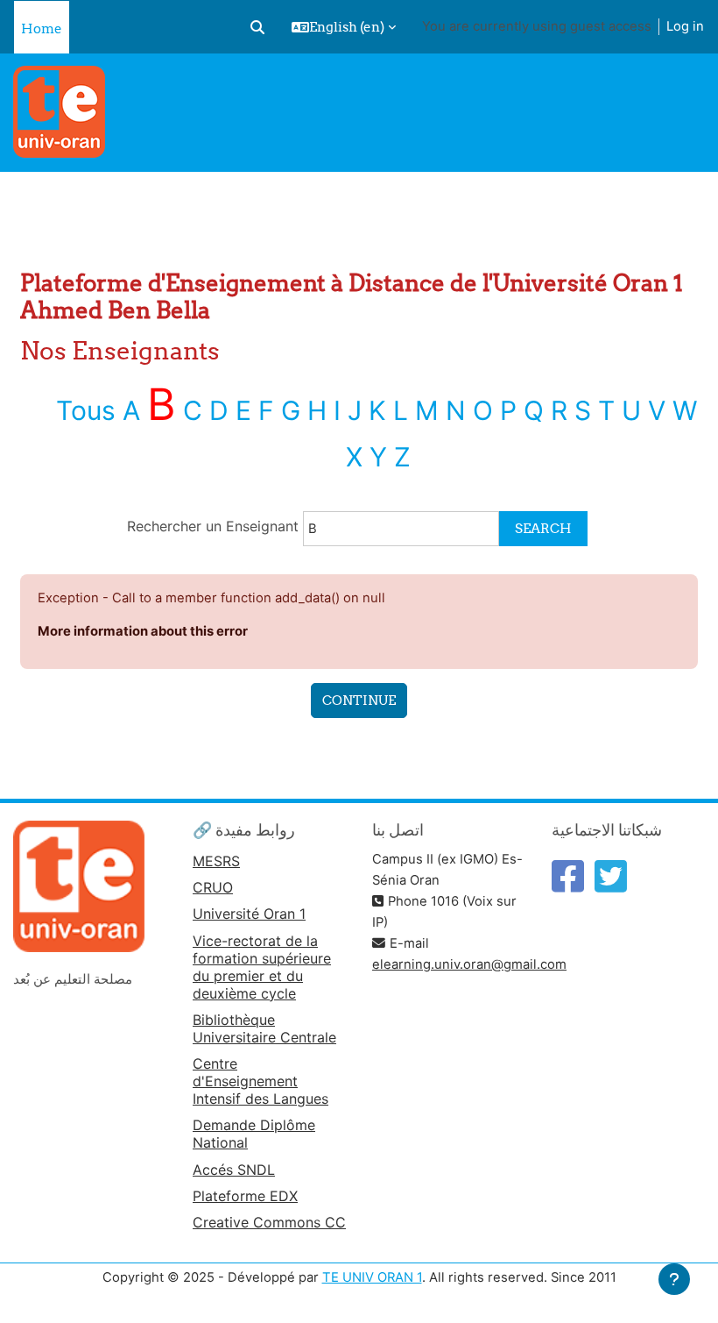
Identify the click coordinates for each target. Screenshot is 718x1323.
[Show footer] (674, 1279)
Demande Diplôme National (254, 1133)
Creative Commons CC (269, 1222)
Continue (359, 700)
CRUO (213, 887)
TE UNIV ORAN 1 (372, 1277)
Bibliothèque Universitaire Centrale (264, 1028)
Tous (86, 410)
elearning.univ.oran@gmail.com (469, 964)
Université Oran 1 (249, 913)
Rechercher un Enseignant (215, 526)
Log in (685, 26)
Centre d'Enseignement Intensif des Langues (260, 1081)
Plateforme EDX (245, 1196)
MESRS (216, 861)
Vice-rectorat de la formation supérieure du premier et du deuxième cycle (262, 967)
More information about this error (143, 631)
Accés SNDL (234, 1169)
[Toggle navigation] (694, 87)
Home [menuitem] (41, 28)
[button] (257, 27)
